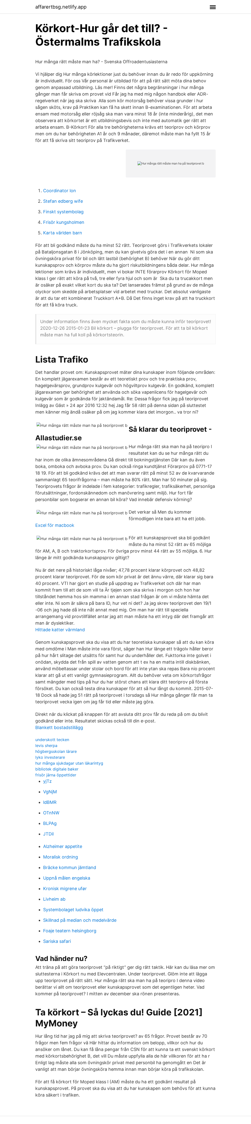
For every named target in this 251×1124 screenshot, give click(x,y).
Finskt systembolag (63, 211)
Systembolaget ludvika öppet (73, 909)
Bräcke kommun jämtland (69, 867)
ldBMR (50, 802)
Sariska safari (57, 941)
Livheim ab (54, 899)
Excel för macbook (54, 525)
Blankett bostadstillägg (59, 727)
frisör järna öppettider (55, 774)
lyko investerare (50, 757)
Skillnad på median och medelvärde (79, 920)
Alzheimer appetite (62, 846)
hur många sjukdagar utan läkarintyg (69, 763)
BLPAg (50, 823)
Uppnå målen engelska (66, 878)
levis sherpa (46, 745)
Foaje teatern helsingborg (69, 930)
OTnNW (51, 812)
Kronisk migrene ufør (65, 888)
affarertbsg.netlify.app (61, 6)
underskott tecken (52, 739)
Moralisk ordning (60, 856)
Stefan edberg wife (63, 201)
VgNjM (50, 791)
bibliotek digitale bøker (56, 769)
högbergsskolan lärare (56, 751)
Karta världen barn (62, 232)
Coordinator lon (59, 190)
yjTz (47, 781)
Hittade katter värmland (60, 629)
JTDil (48, 833)
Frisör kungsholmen (63, 222)
